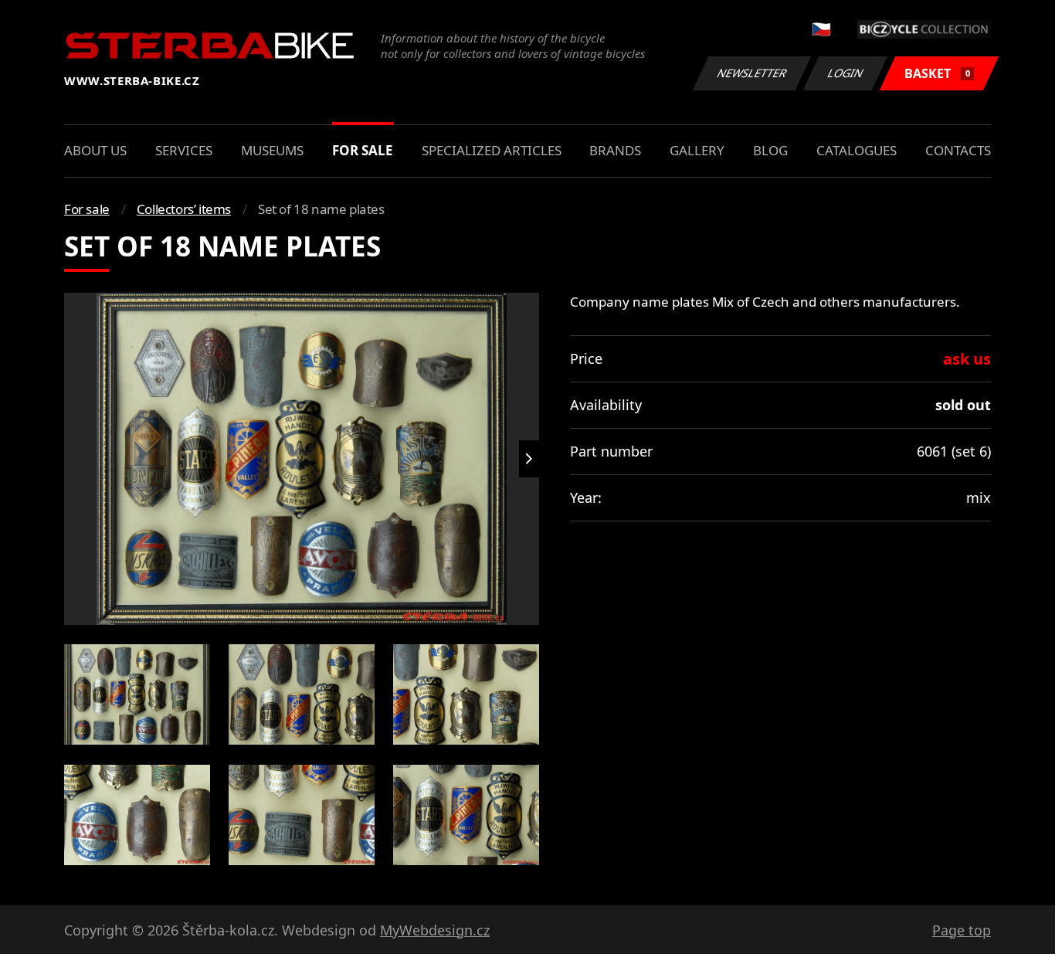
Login (846, 73)
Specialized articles (491, 150)
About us (95, 150)
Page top (961, 930)
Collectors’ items (184, 209)
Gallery (697, 150)
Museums (272, 150)
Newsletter (752, 73)
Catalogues (856, 150)
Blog (770, 150)
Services (183, 150)
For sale (362, 150)
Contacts (958, 150)
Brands (615, 150)
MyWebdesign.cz (435, 930)
